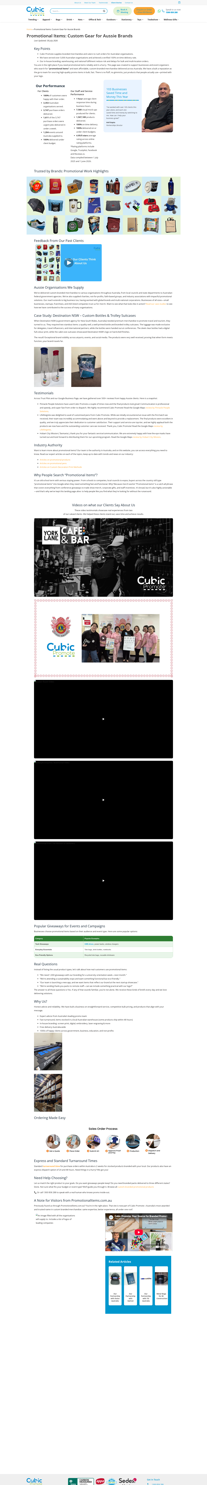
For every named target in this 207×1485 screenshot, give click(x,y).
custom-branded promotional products (136, 1186)
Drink (69, 19)
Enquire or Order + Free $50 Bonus (144, 11)
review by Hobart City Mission (147, 437)
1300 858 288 (172, 12)
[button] (33, 19)
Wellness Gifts (170, 19)
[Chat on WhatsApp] (159, 11)
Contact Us (129, 3)
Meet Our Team (89, 3)
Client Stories (116, 3)
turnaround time (51, 1166)
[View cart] (179, 2)
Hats (80, 19)
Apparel (46, 19)
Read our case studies (156, 303)
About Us (77, 3)
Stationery (126, 19)
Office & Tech (95, 19)
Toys (139, 19)
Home (29, 29)
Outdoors (111, 19)
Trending (32, 19)
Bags (58, 19)
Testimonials (103, 3)
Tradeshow (153, 19)
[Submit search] (104, 11)
